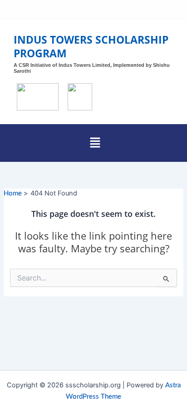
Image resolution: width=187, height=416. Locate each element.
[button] (95, 143)
